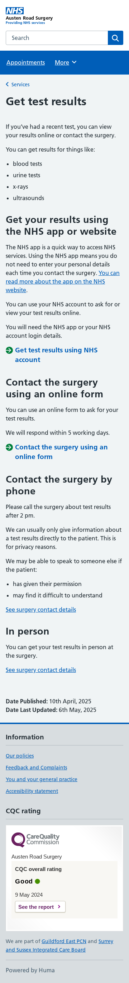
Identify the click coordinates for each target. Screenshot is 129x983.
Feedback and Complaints (36, 767)
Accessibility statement (32, 791)
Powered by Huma (30, 970)
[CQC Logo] (35, 840)
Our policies (20, 756)
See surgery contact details (41, 609)
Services (20, 84)
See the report (36, 907)
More (65, 62)
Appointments (25, 62)
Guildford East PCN (64, 941)
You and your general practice (41, 779)
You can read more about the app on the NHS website (63, 281)
